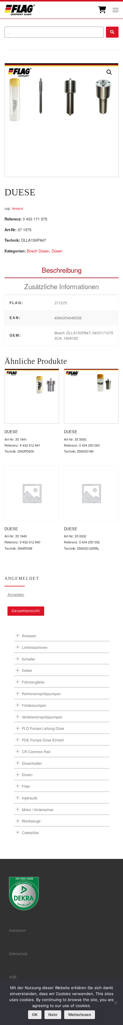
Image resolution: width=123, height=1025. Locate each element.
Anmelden (15, 594)
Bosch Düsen (38, 251)
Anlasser (29, 635)
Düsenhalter (32, 763)
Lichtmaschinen (34, 647)
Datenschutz (18, 953)
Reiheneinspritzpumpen (41, 693)
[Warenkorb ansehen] (102, 9)
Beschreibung (62, 270)
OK (35, 1014)
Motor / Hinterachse (37, 809)
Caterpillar (30, 832)
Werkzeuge (31, 820)
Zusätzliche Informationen (61, 286)
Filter (26, 786)
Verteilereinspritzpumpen (42, 716)
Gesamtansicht (26, 611)
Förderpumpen (34, 705)
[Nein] (116, 1003)
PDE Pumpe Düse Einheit (43, 739)
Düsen (57, 251)
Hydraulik (29, 797)
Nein (52, 1014)
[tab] (61, 269)
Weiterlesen (79, 1014)
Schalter (28, 658)
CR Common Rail (36, 751)
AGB (12, 977)
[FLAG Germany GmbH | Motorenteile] (19, 9)
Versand (17, 208)
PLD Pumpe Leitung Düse (43, 728)
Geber (27, 670)
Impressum (17, 930)
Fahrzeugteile (33, 681)
